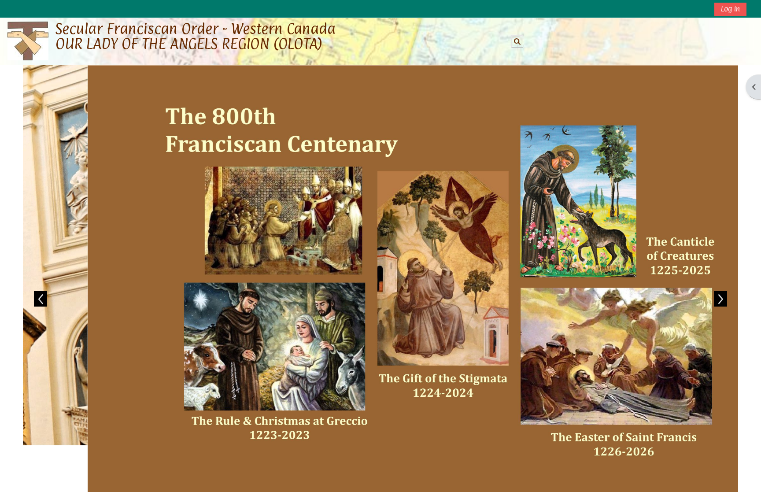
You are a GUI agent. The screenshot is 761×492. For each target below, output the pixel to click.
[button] (517, 41)
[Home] (27, 41)
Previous (40, 299)
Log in (730, 8)
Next (720, 299)
